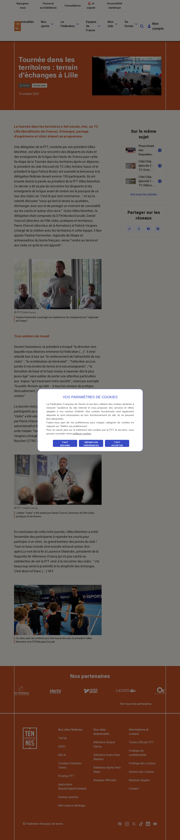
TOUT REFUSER (65, 444)
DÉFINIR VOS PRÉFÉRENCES (91, 444)
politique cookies (82, 433)
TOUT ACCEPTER (117, 444)
